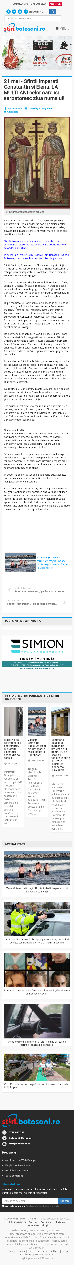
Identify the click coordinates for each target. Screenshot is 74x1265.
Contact (33, 1222)
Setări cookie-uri (44, 1254)
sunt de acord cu (32, 1205)
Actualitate (12, 111)
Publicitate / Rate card (54, 1222)
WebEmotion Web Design (20, 1160)
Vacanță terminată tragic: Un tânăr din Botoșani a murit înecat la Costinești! (37, 747)
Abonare (65, 1200)
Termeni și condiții (14, 1251)
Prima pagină (18, 1221)
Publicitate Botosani (17, 1170)
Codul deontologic (38, 1225)
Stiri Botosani (15, 108)
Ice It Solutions (14, 1175)
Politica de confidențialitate (42, 1205)
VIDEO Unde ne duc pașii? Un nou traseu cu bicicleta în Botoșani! (36, 1086)
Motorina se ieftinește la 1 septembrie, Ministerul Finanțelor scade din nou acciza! (12, 749)
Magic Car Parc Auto (17, 1165)
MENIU (64, 28)
